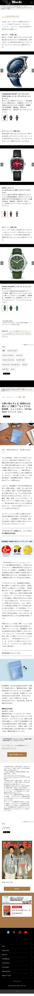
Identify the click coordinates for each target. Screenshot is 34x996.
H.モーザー (6, 369)
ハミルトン (19, 355)
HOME (3, 6)
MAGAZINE (6, 971)
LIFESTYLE (10, 388)
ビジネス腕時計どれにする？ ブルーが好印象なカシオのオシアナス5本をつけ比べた (16, 333)
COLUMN (5, 967)
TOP (3, 946)
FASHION (5, 950)
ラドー (13, 369)
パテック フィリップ (8, 360)
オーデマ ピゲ (20, 360)
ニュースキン (6, 827)
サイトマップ (17, 981)
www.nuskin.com (8, 748)
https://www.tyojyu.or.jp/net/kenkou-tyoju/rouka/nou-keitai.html (14, 776)
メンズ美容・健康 (20, 388)
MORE (17, 888)
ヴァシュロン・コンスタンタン (11, 364)
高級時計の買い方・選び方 (20, 6)
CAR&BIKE (6, 959)
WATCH (9, 6)
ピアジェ (24, 364)
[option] (17, 82)
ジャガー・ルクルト (8, 355)
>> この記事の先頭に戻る (10, 16)
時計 (4, 350)
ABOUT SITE (6, 975)
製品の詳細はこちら (16, 754)
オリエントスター (12, 350)
